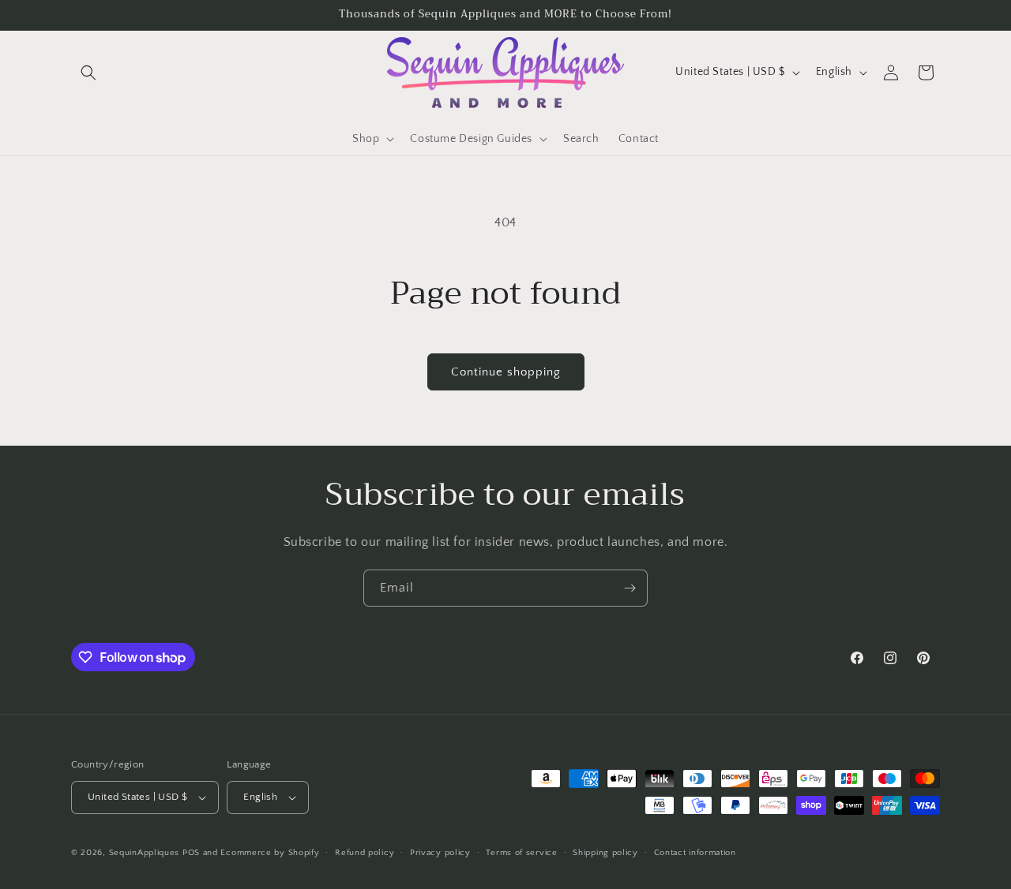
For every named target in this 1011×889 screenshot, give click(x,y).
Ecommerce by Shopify (269, 852)
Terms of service (521, 852)
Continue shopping (506, 372)
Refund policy (364, 852)
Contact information (695, 852)
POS (191, 852)
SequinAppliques (144, 852)
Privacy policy (440, 852)
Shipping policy (605, 852)
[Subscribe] (629, 588)
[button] (88, 72)
